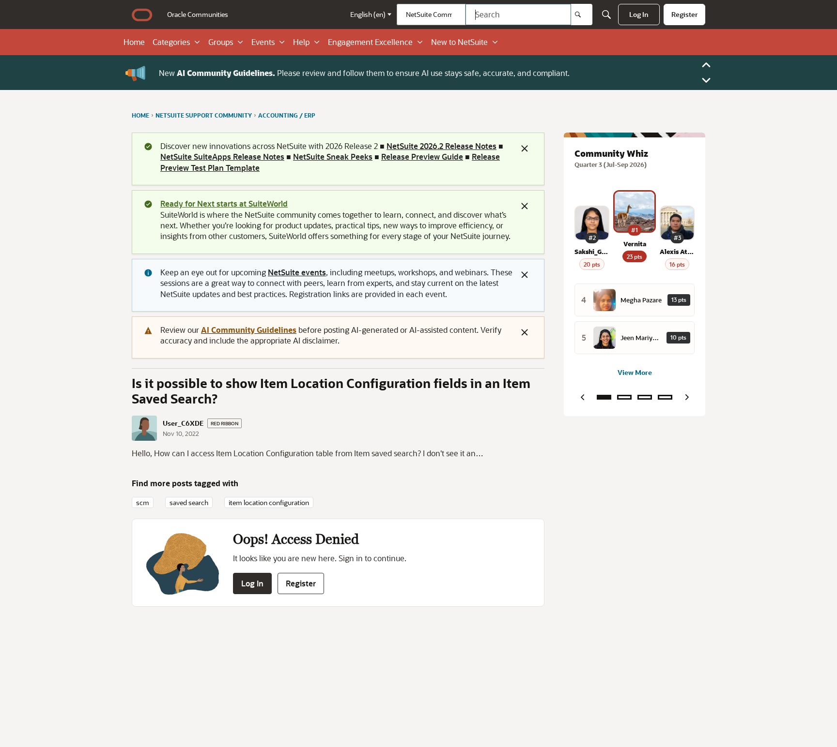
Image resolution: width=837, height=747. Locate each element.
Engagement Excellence (370, 42)
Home (134, 42)
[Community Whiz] (604, 397)
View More (635, 372)
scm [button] (142, 502)
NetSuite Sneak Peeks (332, 156)
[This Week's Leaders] (624, 397)
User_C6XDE (183, 423)
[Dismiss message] (524, 148)
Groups (220, 42)
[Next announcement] (706, 80)
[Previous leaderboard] (582, 397)
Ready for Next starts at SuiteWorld (224, 203)
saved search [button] (189, 502)
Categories (171, 42)
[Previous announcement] (706, 65)
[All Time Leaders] (665, 397)
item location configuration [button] (269, 502)
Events (263, 42)
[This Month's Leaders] (644, 397)
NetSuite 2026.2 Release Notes (441, 146)
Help (301, 42)
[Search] (581, 14)
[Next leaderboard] (687, 397)
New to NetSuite (459, 42)
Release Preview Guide (422, 156)
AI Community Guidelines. (226, 72)
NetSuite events (297, 272)
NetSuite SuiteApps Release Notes (222, 156)
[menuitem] (197, 14)
